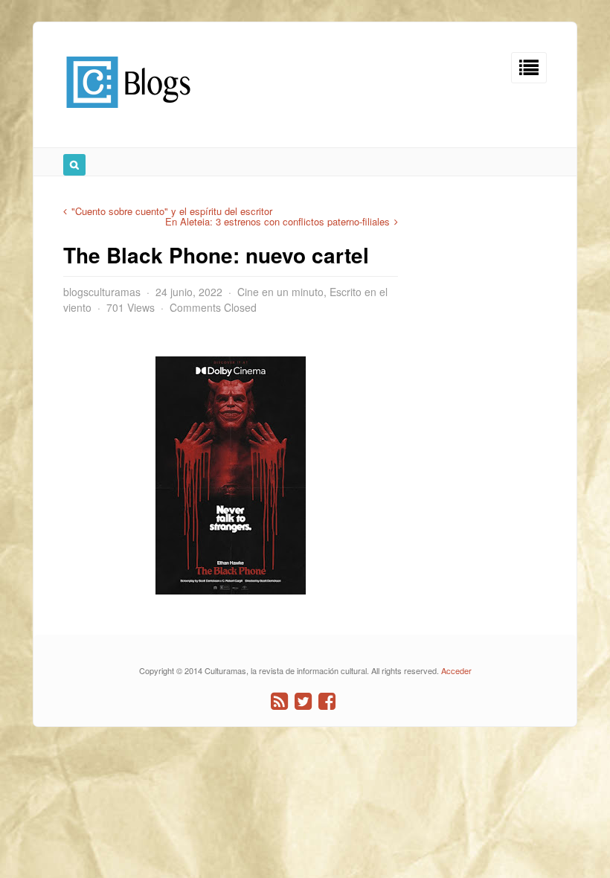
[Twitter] (303, 701)
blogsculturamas (102, 291)
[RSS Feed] (279, 701)
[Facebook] (327, 701)
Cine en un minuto (280, 291)
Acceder (456, 670)
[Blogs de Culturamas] (128, 113)
